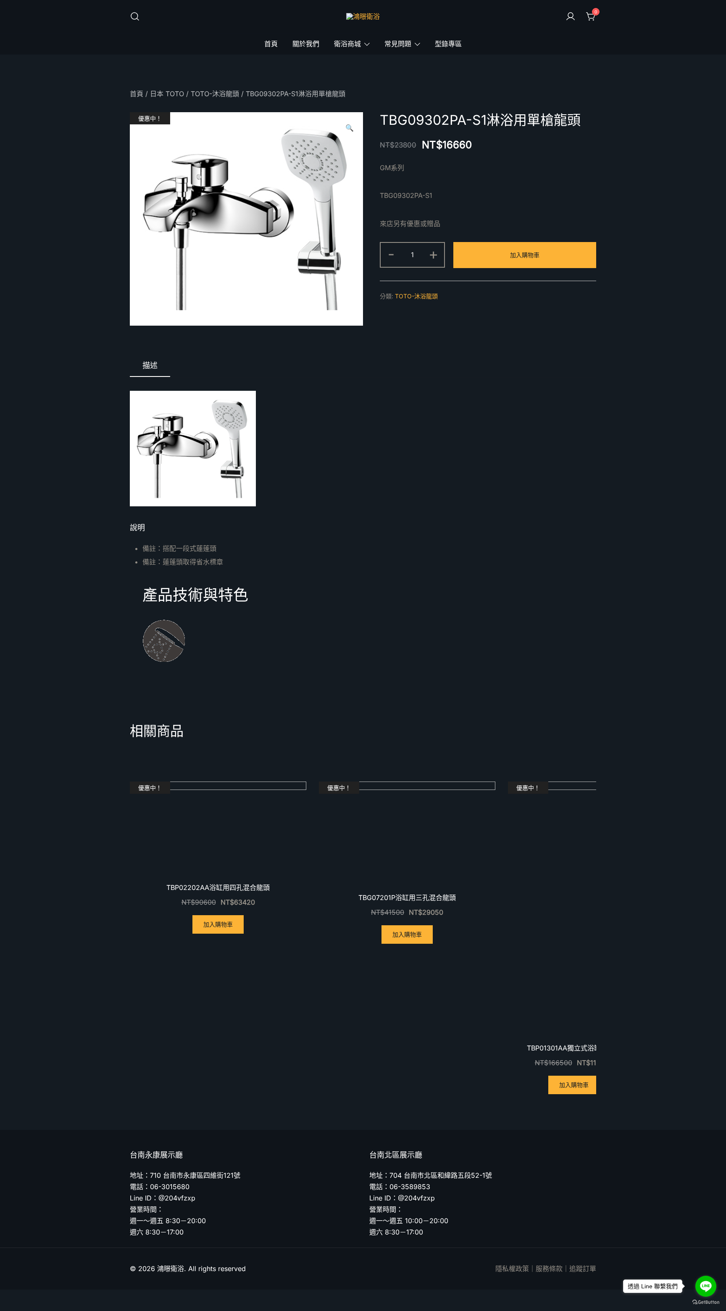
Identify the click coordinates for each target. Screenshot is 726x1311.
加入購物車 (524, 254)
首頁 (271, 43)
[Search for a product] (135, 17)
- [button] (391, 254)
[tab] (150, 366)
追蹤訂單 (582, 1268)
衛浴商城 (347, 43)
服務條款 (549, 1268)
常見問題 (397, 43)
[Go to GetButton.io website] (705, 1302)
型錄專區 (448, 43)
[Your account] (571, 16)
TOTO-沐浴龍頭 (215, 94)
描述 (150, 365)
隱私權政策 (512, 1268)
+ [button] (433, 254)
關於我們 (305, 43)
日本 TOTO (167, 94)
